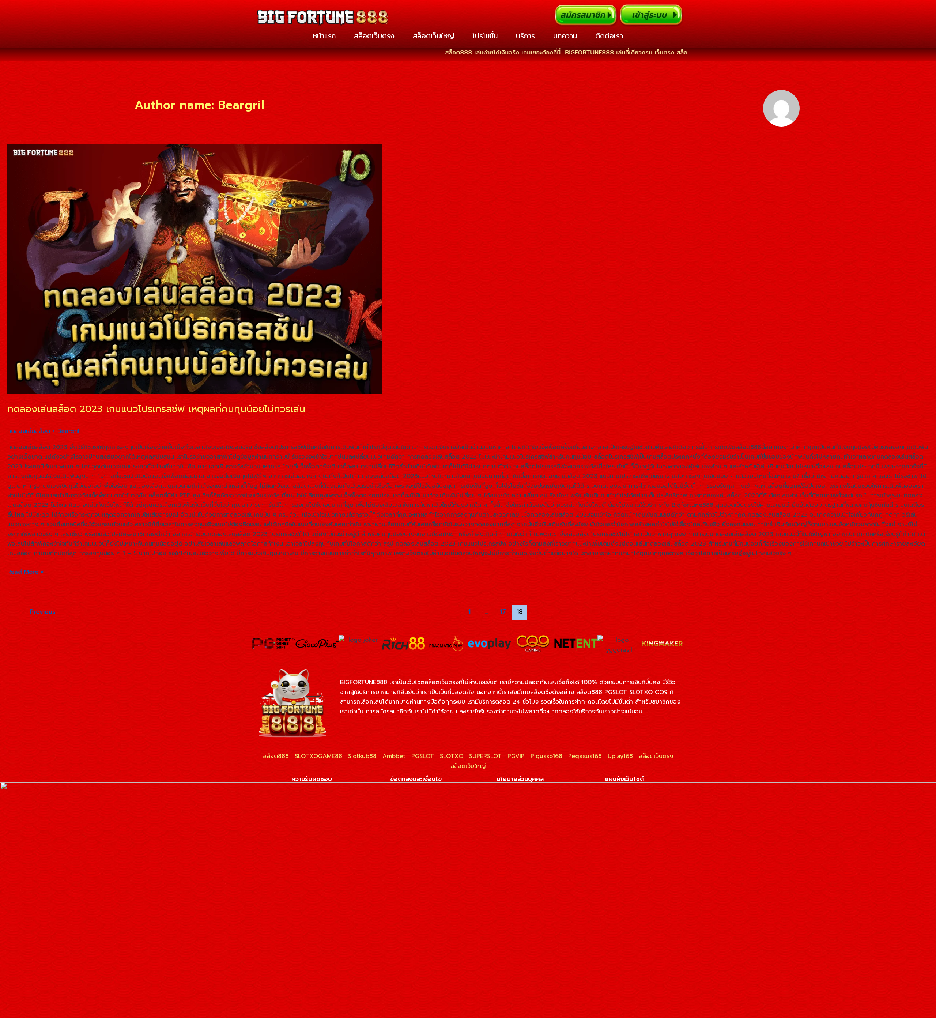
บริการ (525, 35)
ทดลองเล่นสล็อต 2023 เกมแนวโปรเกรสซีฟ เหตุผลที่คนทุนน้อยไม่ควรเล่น (156, 409)
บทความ (565, 35)
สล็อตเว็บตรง (374, 35)
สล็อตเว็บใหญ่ (433, 35)
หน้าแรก (324, 35)
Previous (38, 612)
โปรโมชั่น (485, 35)
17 (503, 612)
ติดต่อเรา (609, 35)
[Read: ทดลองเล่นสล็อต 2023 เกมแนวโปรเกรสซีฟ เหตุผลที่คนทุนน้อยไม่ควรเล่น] (468, 269)
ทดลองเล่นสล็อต (28, 431)
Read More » (25, 571)
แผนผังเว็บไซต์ (624, 779)
